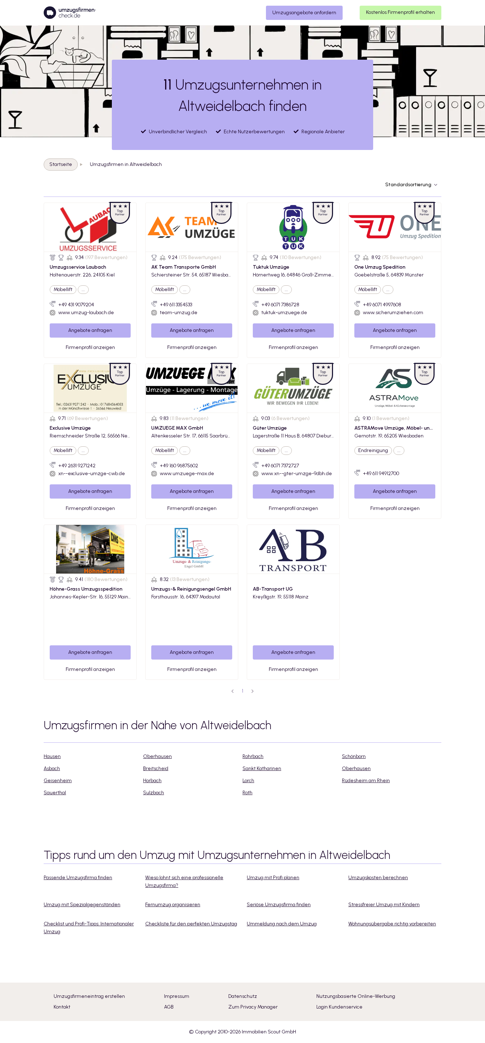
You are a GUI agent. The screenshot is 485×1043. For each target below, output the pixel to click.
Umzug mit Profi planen (273, 878)
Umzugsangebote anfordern (304, 13)
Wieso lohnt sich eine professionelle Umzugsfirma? (184, 881)
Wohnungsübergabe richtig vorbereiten (392, 924)
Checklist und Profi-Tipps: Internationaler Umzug (89, 928)
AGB (169, 1007)
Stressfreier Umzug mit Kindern (384, 905)
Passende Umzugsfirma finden (78, 878)
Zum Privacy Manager (253, 1007)
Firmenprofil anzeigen (90, 347)
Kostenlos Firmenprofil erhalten (400, 12)
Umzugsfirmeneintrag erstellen (89, 996)
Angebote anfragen (90, 330)
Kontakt (62, 1007)
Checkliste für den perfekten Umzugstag (191, 924)
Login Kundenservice (339, 1007)
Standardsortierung (408, 185)
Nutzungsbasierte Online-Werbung (355, 996)
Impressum (176, 996)
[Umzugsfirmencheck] (70, 12)
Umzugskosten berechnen (378, 878)
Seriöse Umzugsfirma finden (279, 905)
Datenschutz (242, 996)
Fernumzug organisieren (172, 905)
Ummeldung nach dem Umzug (282, 924)
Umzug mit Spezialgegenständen (82, 905)
